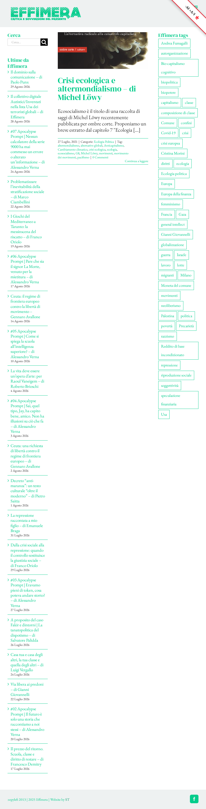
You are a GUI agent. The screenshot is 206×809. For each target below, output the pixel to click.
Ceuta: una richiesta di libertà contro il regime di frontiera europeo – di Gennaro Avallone (27, 456)
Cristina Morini (173, 153)
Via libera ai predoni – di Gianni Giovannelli (27, 689)
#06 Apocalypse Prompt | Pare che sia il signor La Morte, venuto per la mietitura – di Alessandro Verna (27, 268)
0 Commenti (100, 157)
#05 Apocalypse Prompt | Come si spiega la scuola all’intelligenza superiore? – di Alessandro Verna (25, 343)
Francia (166, 214)
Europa (166, 183)
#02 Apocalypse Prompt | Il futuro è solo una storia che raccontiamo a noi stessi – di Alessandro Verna (27, 721)
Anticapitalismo (114, 145)
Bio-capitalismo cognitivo (173, 68)
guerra (165, 254)
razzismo (167, 336)
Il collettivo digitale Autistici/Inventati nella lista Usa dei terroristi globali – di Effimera (27, 106)
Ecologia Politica (104, 141)
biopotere (168, 92)
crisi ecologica (97, 149)
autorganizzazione (174, 53)
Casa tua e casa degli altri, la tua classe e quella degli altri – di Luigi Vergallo (27, 662)
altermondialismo (68, 145)
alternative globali (91, 145)
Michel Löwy (89, 153)
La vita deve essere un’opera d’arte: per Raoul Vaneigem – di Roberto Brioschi (27, 378)
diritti (165, 163)
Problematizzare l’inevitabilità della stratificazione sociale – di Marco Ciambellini (27, 192)
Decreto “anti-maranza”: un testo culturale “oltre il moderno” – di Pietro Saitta (28, 491)
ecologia (112, 149)
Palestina (167, 315)
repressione (169, 365)
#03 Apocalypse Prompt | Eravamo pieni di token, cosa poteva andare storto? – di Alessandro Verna (28, 592)
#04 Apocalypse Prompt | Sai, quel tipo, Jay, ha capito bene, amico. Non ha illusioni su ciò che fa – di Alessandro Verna (27, 416)
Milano (185, 275)
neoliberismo (171, 305)
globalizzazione (172, 244)
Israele (181, 254)
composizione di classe (178, 112)
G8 (77, 153)
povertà (166, 325)
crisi (185, 132)
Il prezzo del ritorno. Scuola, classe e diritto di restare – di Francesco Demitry (27, 756)
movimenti (106, 153)
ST (67, 799)
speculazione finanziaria (170, 400)
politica (186, 315)
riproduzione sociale (176, 375)
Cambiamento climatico (72, 149)
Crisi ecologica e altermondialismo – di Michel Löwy (97, 89)
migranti (167, 275)
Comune (167, 122)
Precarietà (186, 325)
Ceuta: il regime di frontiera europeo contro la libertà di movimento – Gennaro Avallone (25, 306)
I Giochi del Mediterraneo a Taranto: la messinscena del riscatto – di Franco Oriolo (26, 229)
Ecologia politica (174, 173)
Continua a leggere (136, 161)
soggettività (169, 385)
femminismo (170, 204)
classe (189, 102)
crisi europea (170, 143)
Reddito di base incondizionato (172, 350)
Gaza (182, 214)
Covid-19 (168, 132)
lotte (180, 265)
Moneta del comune (176, 285)
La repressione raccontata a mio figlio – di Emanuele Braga (27, 522)
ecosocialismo (66, 153)
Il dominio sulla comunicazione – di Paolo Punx (26, 77)
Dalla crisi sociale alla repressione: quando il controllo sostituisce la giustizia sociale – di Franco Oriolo (28, 555)
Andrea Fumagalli (174, 43)
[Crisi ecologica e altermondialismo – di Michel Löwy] (103, 50)
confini (186, 122)
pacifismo (83, 157)
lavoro (166, 265)
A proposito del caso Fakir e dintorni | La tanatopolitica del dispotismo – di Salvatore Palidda (27, 630)
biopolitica (169, 82)
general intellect (173, 224)
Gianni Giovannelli (175, 234)
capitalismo (169, 102)
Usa (164, 414)
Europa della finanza (176, 194)
